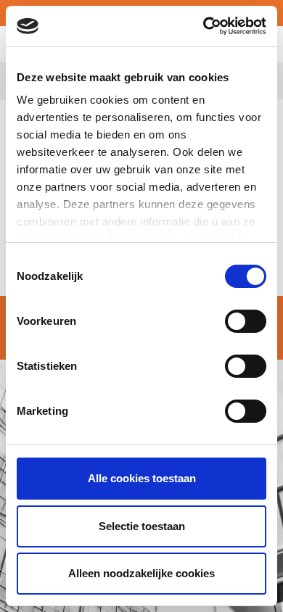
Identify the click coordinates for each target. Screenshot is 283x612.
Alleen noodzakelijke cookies (141, 573)
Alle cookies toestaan (142, 478)
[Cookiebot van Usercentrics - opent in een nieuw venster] (203, 26)
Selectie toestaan (142, 526)
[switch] (245, 321)
